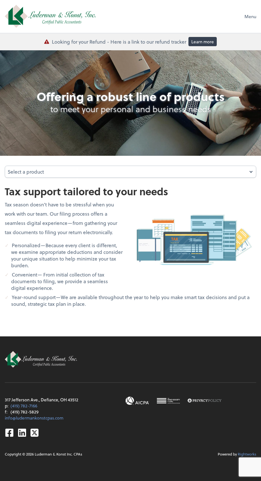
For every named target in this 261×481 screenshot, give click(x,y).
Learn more (202, 42)
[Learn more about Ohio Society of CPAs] (168, 401)
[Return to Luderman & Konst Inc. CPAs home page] (50, 16)
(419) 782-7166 (24, 406)
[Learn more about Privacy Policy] (204, 401)
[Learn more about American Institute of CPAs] (137, 401)
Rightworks (247, 454)
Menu (250, 16)
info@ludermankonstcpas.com (34, 418)
